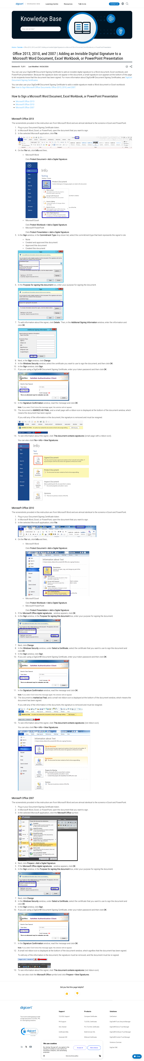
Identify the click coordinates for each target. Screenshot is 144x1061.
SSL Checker (63, 1027)
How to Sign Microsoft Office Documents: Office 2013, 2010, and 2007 (45, 87)
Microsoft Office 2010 (25, 104)
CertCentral (113, 1016)
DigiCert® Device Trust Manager (119, 1027)
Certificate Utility (63, 1032)
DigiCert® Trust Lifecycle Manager (120, 1022)
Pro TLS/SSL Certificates (91, 1027)
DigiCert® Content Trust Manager (120, 1037)
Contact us (114, 4)
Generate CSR (63, 1037)
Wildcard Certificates (90, 1037)
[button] (29, 1031)
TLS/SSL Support (64, 1016)
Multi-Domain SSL (89, 1032)
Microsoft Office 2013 (25, 101)
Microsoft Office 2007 (25, 107)
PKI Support (62, 1022)
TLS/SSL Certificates (90, 1022)
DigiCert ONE (113, 1047)
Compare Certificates (90, 1016)
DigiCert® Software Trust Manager (120, 1032)
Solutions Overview (115, 1042)
